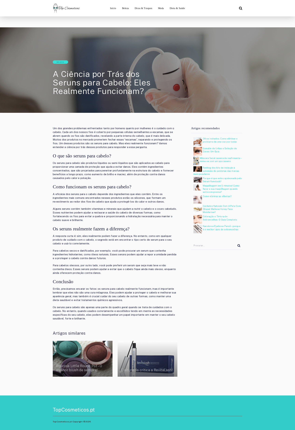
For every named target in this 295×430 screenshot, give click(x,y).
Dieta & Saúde (177, 8)
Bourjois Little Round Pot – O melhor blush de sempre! (79, 368)
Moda (161, 8)
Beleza (125, 8)
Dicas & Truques (143, 8)
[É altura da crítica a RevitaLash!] (147, 359)
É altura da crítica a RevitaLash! (147, 370)
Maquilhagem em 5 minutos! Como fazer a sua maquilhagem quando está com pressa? (221, 188)
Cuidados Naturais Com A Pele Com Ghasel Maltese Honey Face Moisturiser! (222, 209)
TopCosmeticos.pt (74, 410)
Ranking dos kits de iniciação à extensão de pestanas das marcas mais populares (216, 170)
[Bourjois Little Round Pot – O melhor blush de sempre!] (83, 359)
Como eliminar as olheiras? (217, 196)
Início (113, 8)
